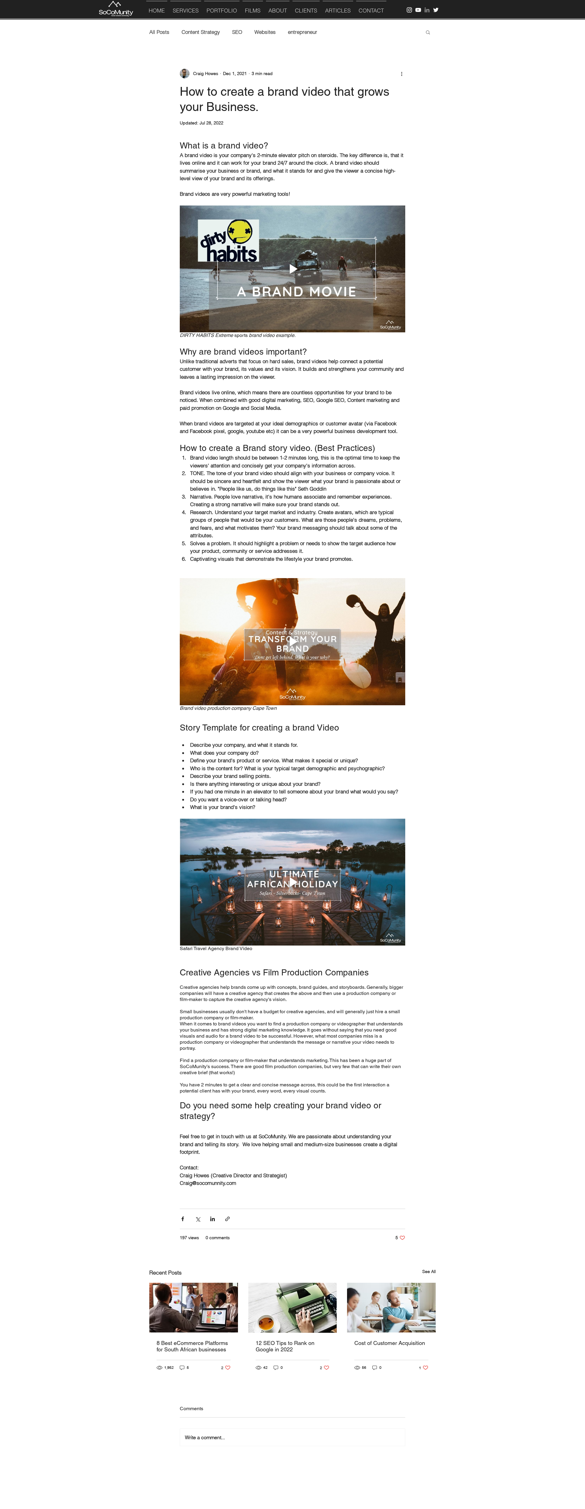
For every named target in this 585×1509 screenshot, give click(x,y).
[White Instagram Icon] (409, 9)
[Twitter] (435, 9)
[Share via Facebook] (183, 1219)
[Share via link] (227, 1219)
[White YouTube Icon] (418, 9)
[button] (428, 32)
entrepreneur (302, 32)
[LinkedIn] (427, 9)
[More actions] (401, 73)
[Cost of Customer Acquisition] (391, 1307)
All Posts (159, 32)
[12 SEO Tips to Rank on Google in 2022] (292, 1308)
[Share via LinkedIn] (212, 1219)
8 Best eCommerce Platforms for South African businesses (192, 1346)
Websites (265, 32)
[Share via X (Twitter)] (197, 1219)
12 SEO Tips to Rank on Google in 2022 (285, 1346)
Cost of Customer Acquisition (389, 1343)
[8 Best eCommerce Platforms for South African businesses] (193, 1307)
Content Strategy (201, 32)
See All (429, 1271)
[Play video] (292, 269)
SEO (237, 32)
